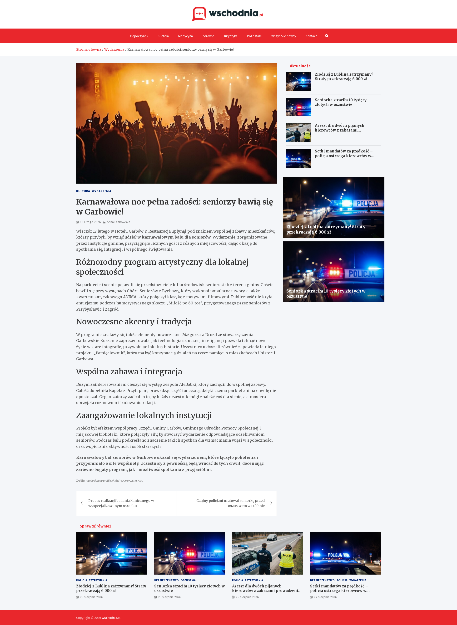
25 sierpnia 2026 (91, 597)
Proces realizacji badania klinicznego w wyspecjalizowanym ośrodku (121, 503)
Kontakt (311, 36)
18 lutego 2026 (90, 222)
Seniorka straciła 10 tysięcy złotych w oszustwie (341, 102)
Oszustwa (188, 580)
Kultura (83, 191)
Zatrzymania (98, 580)
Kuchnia (163, 36)
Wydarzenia (101, 191)
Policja (81, 580)
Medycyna (185, 36)
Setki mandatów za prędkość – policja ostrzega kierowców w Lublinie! (344, 156)
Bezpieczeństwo (166, 580)
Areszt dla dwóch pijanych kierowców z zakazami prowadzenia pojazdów (339, 130)
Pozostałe (254, 36)
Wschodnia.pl (111, 617)
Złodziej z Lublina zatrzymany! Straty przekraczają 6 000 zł (344, 76)
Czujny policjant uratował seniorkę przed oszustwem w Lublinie (230, 503)
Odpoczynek (139, 36)
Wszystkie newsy (283, 36)
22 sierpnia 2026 (325, 597)
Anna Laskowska (118, 222)
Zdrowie (208, 36)
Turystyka (231, 36)
